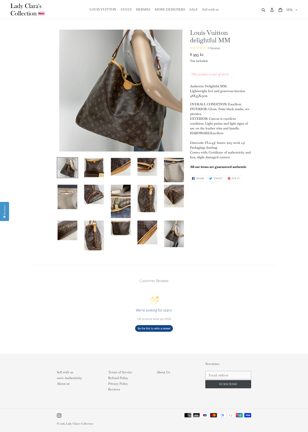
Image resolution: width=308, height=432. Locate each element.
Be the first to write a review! (154, 328)
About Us (163, 372)
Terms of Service (120, 372)
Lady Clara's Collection (79, 423)
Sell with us (65, 372)
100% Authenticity (69, 378)
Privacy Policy (118, 384)
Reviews (114, 389)
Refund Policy (118, 378)
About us (63, 384)
